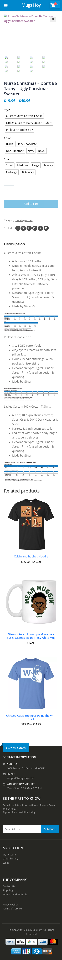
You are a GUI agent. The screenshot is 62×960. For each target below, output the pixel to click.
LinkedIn (29, 228)
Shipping (8, 890)
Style (7, 110)
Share (8, 228)
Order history (10, 858)
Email (46, 228)
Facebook (17, 228)
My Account (9, 854)
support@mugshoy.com (20, 778)
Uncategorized (24, 220)
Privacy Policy (10, 904)
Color (7, 138)
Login (6, 862)
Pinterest (40, 228)
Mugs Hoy (31, 5)
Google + (34, 228)
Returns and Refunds (15, 894)
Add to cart (31, 204)
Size (6, 159)
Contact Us (9, 886)
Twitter (23, 228)
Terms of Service (12, 908)
